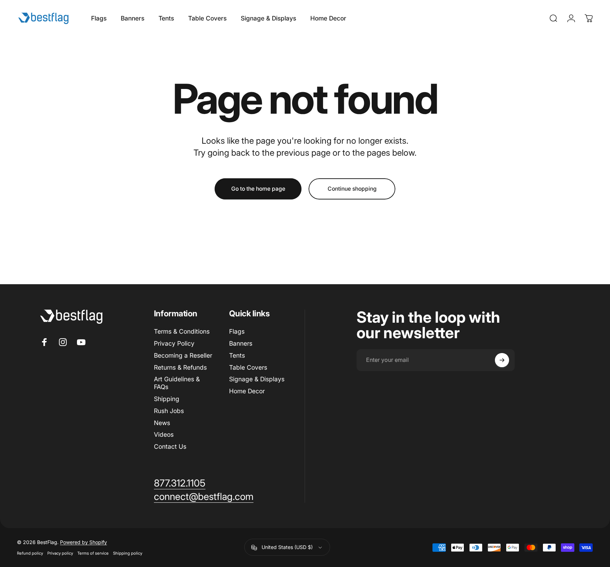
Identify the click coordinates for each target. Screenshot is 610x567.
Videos (164, 434)
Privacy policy (60, 553)
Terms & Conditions (182, 331)
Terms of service (93, 553)
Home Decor (247, 391)
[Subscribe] (502, 360)
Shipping (166, 398)
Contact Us (170, 446)
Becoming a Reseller (183, 355)
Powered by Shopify (83, 542)
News (162, 422)
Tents (237, 355)
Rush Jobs (169, 410)
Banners (240, 343)
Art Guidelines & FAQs (177, 382)
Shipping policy (127, 553)
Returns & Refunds (180, 367)
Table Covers (248, 367)
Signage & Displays (257, 379)
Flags (237, 331)
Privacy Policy (174, 343)
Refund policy (30, 553)
